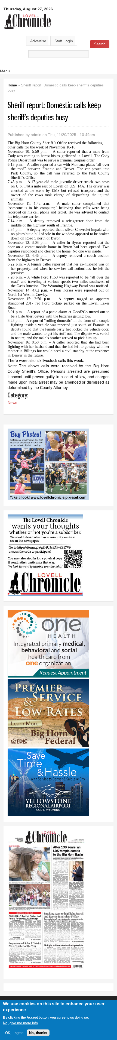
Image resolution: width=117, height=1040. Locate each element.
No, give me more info (20, 1023)
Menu (5, 71)
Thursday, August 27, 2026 (28, 9)
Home (12, 85)
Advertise (38, 41)
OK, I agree (14, 1033)
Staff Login (63, 41)
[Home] (28, 29)
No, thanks (38, 1033)
